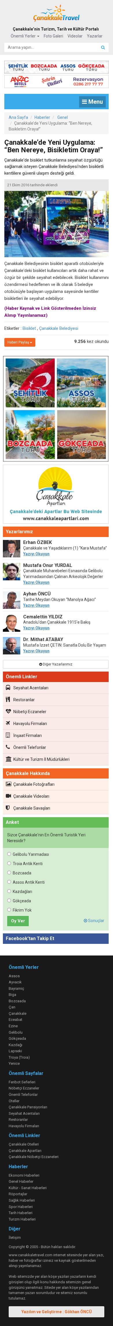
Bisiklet (29, 328)
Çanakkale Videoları (31, 796)
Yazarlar (95, 36)
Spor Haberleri (21, 1207)
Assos (14, 976)
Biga (12, 994)
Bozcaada (22, 873)
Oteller (14, 1101)
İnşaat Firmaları (27, 735)
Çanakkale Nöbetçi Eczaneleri (34, 1157)
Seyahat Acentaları (30, 688)
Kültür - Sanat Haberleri (28, 1188)
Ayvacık (15, 982)
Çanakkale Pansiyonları (28, 1107)
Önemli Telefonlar (29, 747)
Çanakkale (17, 1013)
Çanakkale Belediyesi (58, 328)
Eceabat (15, 1019)
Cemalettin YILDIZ (43, 617)
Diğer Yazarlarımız (57, 664)
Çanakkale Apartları (25, 1150)
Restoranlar (24, 699)
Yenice (14, 1063)
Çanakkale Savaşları (31, 808)
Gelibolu (16, 1032)
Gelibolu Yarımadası (31, 854)
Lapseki (15, 1051)
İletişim (15, 1237)
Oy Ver (18, 921)
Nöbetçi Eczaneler (29, 711)
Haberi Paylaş (19, 342)
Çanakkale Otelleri (24, 1144)
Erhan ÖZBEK (37, 542)
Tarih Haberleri (20, 1213)
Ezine (13, 1026)
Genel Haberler (21, 1181)
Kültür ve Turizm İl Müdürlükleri (41, 759)
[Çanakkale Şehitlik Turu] (56, 66)
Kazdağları (22, 891)
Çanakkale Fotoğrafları (33, 784)
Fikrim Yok (22, 910)
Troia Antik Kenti (28, 863)
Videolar (75, 36)
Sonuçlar (95, 920)
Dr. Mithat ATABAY (43, 639)
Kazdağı (15, 1045)
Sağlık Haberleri (22, 1200)
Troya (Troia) (19, 1057)
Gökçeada (22, 901)
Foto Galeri (53, 36)
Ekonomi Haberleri (24, 1175)
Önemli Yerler (24, 36)
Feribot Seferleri (22, 1082)
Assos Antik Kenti (29, 882)
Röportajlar (18, 1194)
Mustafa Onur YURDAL (47, 565)
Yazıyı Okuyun (36, 554)
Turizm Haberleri (22, 1219)
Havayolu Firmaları (30, 723)
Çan (12, 1007)
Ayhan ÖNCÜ (37, 594)
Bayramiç (16, 988)
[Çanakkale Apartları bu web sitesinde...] (56, 495)
